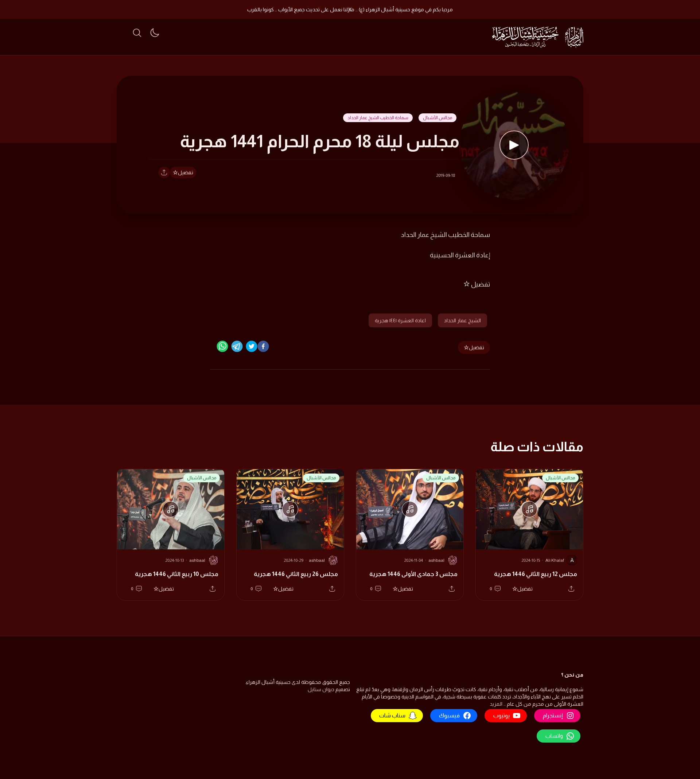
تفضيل (185, 172)
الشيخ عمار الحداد (462, 320)
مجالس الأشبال (437, 117)
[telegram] (237, 346)
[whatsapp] (222, 346)
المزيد (496, 704)
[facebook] (263, 346)
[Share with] (164, 172)
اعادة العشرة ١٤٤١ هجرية (400, 320)
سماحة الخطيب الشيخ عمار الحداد (377, 117)
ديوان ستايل (321, 689)
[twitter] (251, 346)
